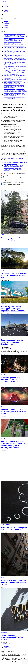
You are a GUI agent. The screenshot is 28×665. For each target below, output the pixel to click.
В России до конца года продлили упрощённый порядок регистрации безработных (13, 169)
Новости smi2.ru (5, 189)
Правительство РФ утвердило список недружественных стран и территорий (13, 166)
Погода (2, 234)
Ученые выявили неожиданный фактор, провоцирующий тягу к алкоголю (13, 178)
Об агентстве (7, 10)
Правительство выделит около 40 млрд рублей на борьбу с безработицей (15, 163)
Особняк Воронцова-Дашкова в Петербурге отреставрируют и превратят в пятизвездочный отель (14, 86)
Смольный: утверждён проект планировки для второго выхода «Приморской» (14, 77)
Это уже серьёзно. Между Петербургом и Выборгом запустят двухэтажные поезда (13, 42)
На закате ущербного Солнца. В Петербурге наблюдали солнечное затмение (15, 58)
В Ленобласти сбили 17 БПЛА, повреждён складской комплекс (14, 73)
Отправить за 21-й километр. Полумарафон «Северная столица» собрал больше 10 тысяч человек (14, 62)
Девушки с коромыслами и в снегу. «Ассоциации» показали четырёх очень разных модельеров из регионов (13, 445)
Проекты (6, 7)
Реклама (6, 11)
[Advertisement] (14, 467)
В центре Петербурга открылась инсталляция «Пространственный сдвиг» (14, 89)
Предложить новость (6, 348)
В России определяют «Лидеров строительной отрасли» (14, 97)
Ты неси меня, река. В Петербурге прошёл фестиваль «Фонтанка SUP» (15, 83)
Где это (2, 577)
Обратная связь (7, 647)
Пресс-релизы (7, 648)
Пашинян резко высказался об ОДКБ (13, 182)
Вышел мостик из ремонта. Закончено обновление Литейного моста (14, 45)
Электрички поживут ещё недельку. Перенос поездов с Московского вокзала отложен (15, 53)
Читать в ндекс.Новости (8, 158)
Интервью (6, 6)
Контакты (6, 646)
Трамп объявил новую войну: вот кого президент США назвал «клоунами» (13, 176)
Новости (6, 3)
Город (2, 270)
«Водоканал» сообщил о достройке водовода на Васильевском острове (15, 80)
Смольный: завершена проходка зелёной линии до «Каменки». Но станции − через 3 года (15, 70)
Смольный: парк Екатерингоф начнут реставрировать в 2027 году (14, 34)
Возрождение (4, 632)
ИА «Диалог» (4, 1)
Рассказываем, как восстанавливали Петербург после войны (12, 637)
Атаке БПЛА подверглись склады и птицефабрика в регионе (15, 95)
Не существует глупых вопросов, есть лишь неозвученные (14, 529)
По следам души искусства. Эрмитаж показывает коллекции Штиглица (12, 380)
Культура (3, 374)
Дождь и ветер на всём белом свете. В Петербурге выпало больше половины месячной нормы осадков (15, 38)
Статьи (5, 5)
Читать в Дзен (19, 158)
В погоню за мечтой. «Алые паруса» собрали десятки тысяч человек (13, 412)
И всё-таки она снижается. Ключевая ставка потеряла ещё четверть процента (15, 92)
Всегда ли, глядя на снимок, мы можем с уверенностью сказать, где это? (13, 582)
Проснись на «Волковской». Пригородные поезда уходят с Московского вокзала (15, 66)
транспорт (3, 303)
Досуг (2, 406)
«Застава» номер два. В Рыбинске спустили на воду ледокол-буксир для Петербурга (15, 49)
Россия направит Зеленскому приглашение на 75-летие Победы (11, 184)
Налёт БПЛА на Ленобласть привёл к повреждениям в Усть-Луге (14, 56)
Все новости (4, 101)
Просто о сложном (5, 524)
